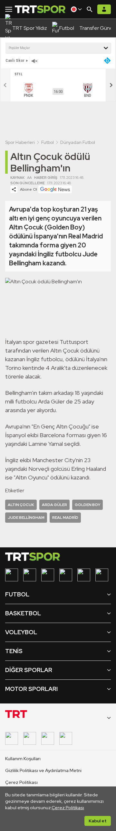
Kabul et (98, 821)
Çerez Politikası (68, 807)
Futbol (47, 142)
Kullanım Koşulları (23, 758)
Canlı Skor (14, 60)
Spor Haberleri (20, 142)
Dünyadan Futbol (77, 142)
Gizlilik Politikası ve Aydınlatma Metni (43, 770)
